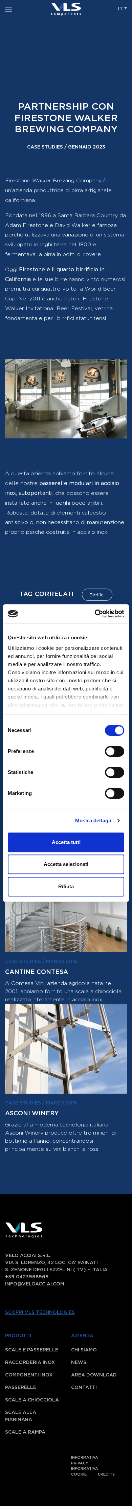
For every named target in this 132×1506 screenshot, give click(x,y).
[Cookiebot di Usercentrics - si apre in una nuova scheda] (95, 613)
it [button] (120, 8)
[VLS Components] (66, 9)
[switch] (107, 751)
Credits (106, 1474)
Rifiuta (66, 886)
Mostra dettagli (93, 820)
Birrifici (97, 595)
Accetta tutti (66, 842)
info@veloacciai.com (34, 1284)
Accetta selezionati (66, 864)
